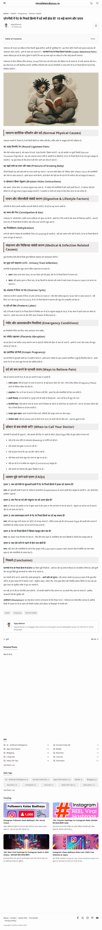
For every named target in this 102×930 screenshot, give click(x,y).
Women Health (31, 613)
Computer (11, 757)
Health (7, 613)
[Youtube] (97, 918)
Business (60, 753)
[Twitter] (82, 918)
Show (93, 39)
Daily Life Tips (12, 760)
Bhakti (58, 749)
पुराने (7, 639)
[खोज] (97, 3)
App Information (13, 749)
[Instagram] (87, 918)
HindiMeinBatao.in (48, 3)
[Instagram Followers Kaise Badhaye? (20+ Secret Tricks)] (26, 817)
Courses (59, 757)
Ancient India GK (63, 745)
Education (60, 760)
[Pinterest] (92, 918)
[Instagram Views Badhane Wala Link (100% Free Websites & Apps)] (76, 849)
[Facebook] (77, 918)
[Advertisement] (51, 675)
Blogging (10, 753)
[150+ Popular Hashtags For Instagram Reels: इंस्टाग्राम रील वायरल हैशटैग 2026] (76, 817)
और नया (93, 639)
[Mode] (91, 3)
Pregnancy (18, 613)
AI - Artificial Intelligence (17, 745)
